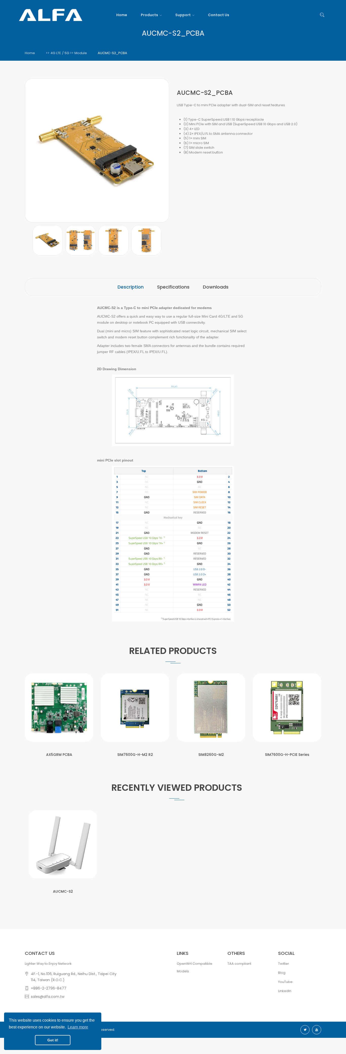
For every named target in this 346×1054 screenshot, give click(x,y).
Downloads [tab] (215, 287)
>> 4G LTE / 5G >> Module (66, 53)
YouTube (285, 981)
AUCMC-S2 (63, 891)
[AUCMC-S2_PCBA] (48, 240)
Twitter (283, 963)
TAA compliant (239, 963)
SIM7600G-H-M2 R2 (135, 754)
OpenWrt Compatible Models (194, 967)
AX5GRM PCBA (59, 754)
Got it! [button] (52, 1040)
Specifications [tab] (173, 287)
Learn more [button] (78, 1027)
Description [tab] (131, 287)
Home (30, 53)
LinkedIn (284, 991)
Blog (281, 972)
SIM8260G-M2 (211, 754)
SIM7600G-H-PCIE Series (287, 754)
